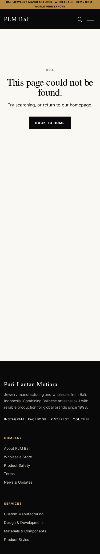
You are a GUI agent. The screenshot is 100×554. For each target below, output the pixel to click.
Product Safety (17, 465)
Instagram (14, 419)
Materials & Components (25, 531)
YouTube (81, 419)
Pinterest (60, 419)
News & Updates (18, 482)
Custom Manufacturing (23, 514)
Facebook (37, 419)
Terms (9, 474)
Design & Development (23, 522)
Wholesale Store (18, 457)
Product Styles (16, 539)
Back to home (50, 123)
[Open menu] (90, 19)
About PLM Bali (17, 448)
